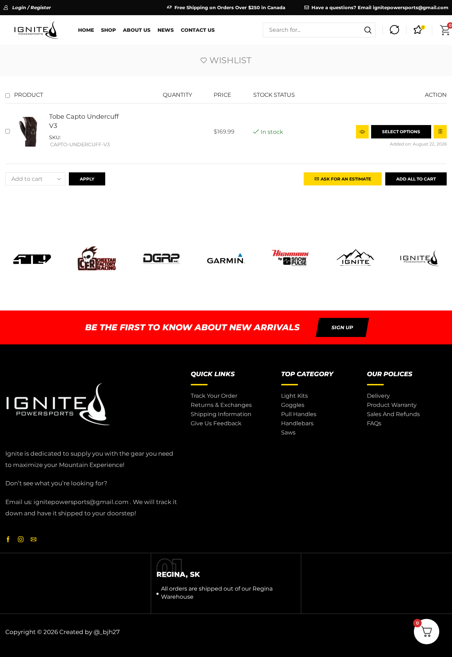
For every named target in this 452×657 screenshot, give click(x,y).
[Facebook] (8, 539)
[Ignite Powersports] (420, 258)
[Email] (33, 539)
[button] (394, 30)
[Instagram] (21, 539)
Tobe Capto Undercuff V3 (84, 121)
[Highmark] (290, 258)
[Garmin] (226, 258)
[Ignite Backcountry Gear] (355, 258)
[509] (32, 258)
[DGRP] (162, 258)
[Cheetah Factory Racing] (97, 258)
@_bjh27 (107, 631)
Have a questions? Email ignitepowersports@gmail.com (379, 7)
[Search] (368, 30)
